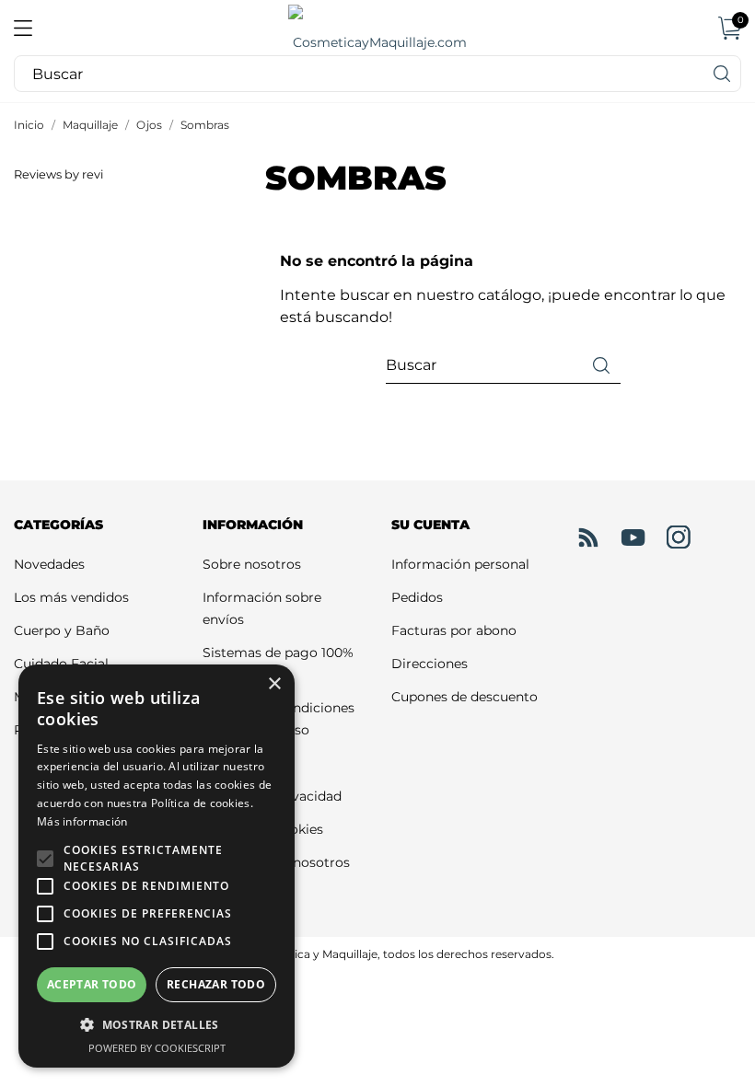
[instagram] (678, 537)
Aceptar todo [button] (92, 984)
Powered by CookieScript (157, 1048)
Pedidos (417, 597)
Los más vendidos (71, 597)
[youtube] (633, 537)
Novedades (49, 564)
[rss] (588, 537)
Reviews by (58, 174)
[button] (45, 858)
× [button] (274, 684)
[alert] (156, 866)
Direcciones (429, 663)
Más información (82, 821)
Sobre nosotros (252, 564)
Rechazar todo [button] (216, 984)
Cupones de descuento (464, 696)
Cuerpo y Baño (62, 630)
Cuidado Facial (61, 663)
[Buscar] (722, 73)
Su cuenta (430, 524)
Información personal (460, 564)
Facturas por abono (454, 630)
